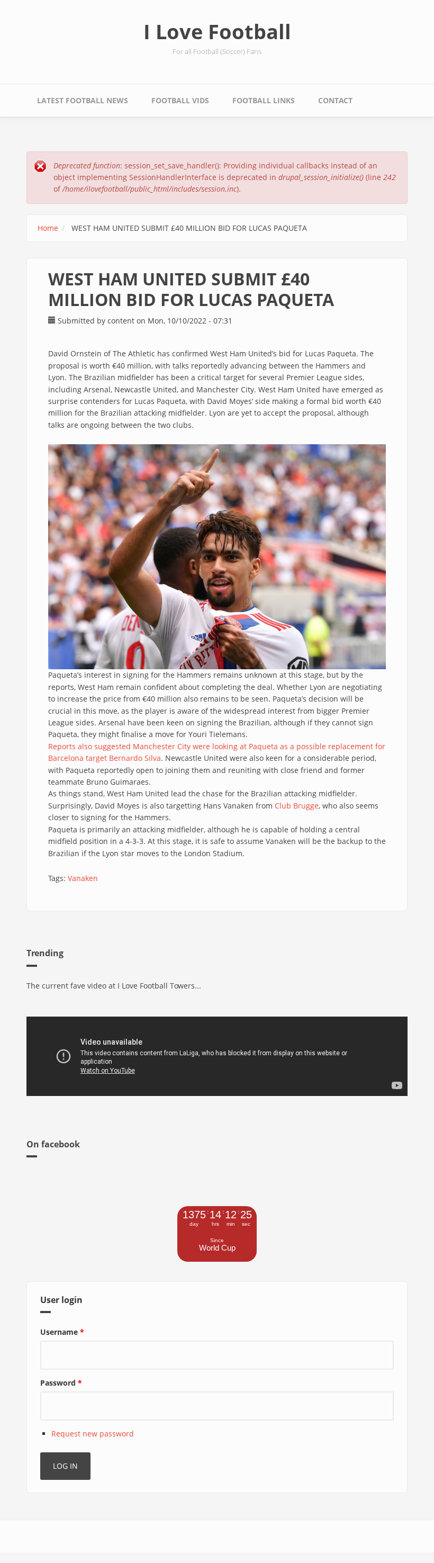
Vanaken (83, 878)
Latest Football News (82, 100)
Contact (335, 100)
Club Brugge (297, 806)
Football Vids (180, 100)
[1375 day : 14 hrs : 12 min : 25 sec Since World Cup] (217, 1259)
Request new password (92, 1434)
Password (61, 1383)
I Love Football (217, 31)
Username (62, 1332)
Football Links (263, 100)
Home (48, 228)
